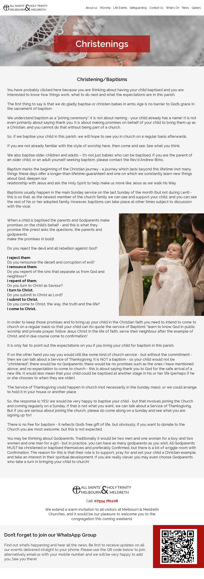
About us (91, 7)
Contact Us (156, 7)
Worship (105, 7)
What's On (172, 7)
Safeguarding (138, 7)
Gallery (196, 7)
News (185, 7)
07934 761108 (106, 501)
